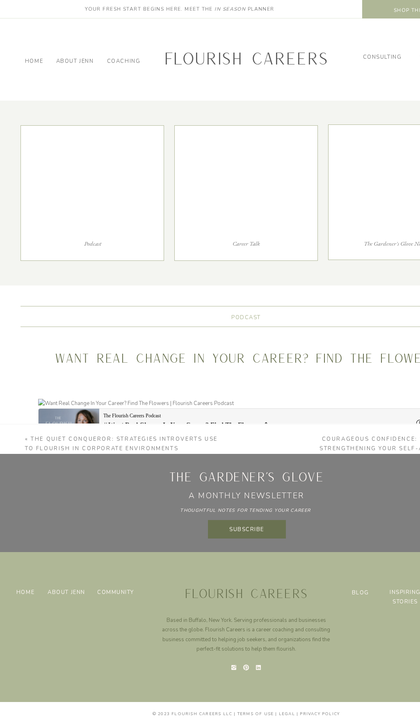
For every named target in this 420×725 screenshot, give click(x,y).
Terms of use (255, 714)
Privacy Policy (320, 714)
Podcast (246, 317)
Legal (287, 714)
